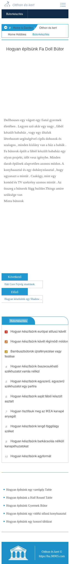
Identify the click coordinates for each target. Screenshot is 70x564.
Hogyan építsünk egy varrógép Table (29, 489)
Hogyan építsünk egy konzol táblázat (29, 521)
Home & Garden (23, 28)
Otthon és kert (48, 28)
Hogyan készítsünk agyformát (30, 456)
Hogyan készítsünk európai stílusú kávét (38, 331)
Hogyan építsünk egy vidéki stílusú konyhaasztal (36, 513)
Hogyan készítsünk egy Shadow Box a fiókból (29, 299)
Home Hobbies (17, 34)
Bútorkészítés (14, 14)
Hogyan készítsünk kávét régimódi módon (39, 341)
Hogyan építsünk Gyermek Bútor (26, 505)
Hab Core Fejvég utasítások (19, 284)
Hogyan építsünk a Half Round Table (29, 497)
